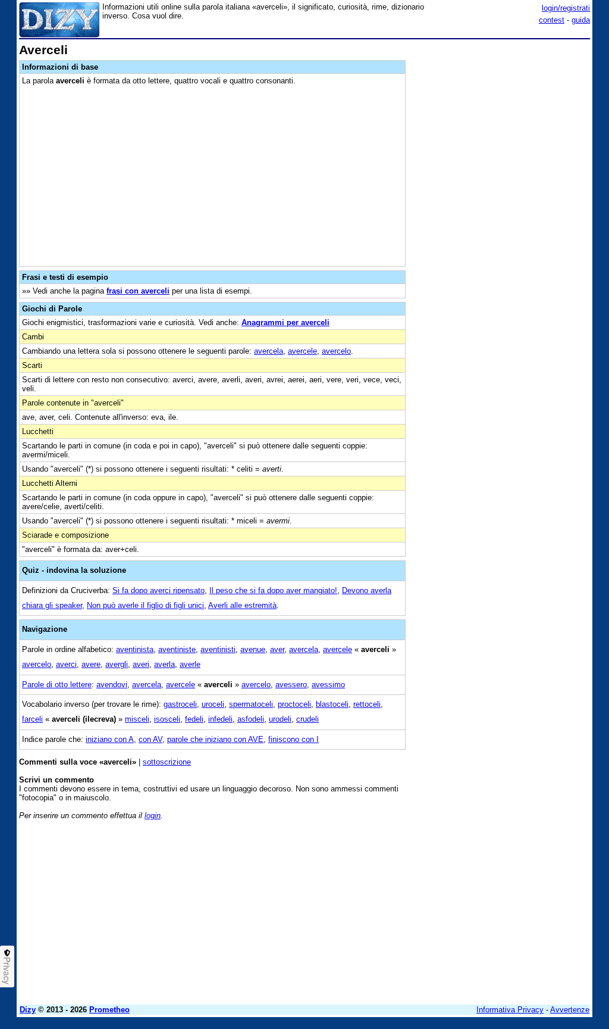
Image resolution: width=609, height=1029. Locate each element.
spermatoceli (251, 704)
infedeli (220, 719)
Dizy (28, 1009)
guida (581, 19)
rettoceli (367, 704)
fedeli (194, 719)
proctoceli (294, 704)
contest (551, 19)
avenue (252, 649)
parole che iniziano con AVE (215, 739)
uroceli (213, 704)
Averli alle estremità (242, 605)
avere (91, 664)
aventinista (134, 649)
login (153, 815)
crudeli (307, 719)
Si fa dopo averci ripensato (158, 590)
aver (277, 649)
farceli (32, 719)
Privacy (7, 970)
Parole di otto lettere (57, 684)
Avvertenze (569, 1009)
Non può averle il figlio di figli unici (145, 605)
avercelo (336, 351)
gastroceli (180, 704)
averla (164, 664)
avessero (291, 684)
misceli (137, 719)
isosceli (167, 719)
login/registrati (566, 8)
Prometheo (109, 1009)
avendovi (111, 684)
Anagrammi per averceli (285, 322)
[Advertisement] (501, 117)
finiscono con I (293, 739)
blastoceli (332, 704)
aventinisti (218, 649)
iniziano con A (110, 739)
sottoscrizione (167, 761)
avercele (302, 351)
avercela (268, 351)
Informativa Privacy (510, 1009)
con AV (150, 739)
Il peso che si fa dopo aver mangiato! (273, 590)
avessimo (328, 684)
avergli (116, 664)
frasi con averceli (137, 290)
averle (190, 664)
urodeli (280, 719)
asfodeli (250, 719)
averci (66, 664)
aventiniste (177, 649)
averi (141, 664)
